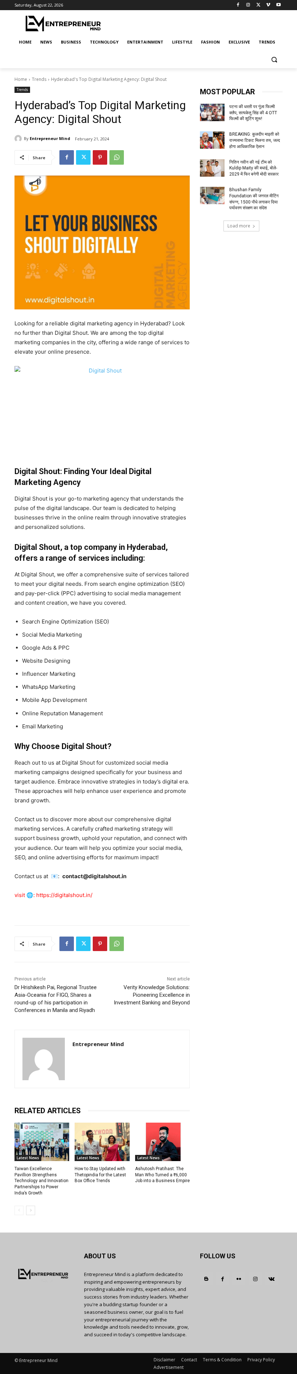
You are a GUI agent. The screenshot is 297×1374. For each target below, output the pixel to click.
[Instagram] (248, 5)
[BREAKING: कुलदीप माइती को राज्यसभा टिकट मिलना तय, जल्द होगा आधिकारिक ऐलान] (212, 140)
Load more (238, 226)
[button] (274, 59)
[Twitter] (258, 5)
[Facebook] (238, 5)
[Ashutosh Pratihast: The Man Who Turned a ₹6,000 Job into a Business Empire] (162, 1142)
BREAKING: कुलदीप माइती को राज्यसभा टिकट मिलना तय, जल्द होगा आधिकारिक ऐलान (254, 140)
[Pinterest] (100, 157)
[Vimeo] (268, 5)
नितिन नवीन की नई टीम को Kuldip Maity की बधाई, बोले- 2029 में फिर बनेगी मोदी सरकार (254, 168)
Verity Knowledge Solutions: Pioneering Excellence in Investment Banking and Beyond (152, 995)
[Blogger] (206, 1278)
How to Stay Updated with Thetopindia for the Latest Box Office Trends (100, 1175)
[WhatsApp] (116, 157)
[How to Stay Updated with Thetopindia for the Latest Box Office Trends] (102, 1142)
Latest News (28, 1157)
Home (20, 79)
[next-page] (30, 1210)
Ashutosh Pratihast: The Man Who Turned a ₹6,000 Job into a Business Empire (162, 1175)
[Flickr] (239, 1278)
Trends (39, 79)
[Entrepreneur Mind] (19, 138)
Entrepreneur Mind (50, 138)
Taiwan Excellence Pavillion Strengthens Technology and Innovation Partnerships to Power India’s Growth (41, 1181)
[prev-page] (19, 1210)
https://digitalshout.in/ (64, 895)
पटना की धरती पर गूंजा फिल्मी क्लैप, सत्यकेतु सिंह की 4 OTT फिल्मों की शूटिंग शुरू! (253, 113)
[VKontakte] (271, 1278)
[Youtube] (278, 5)
